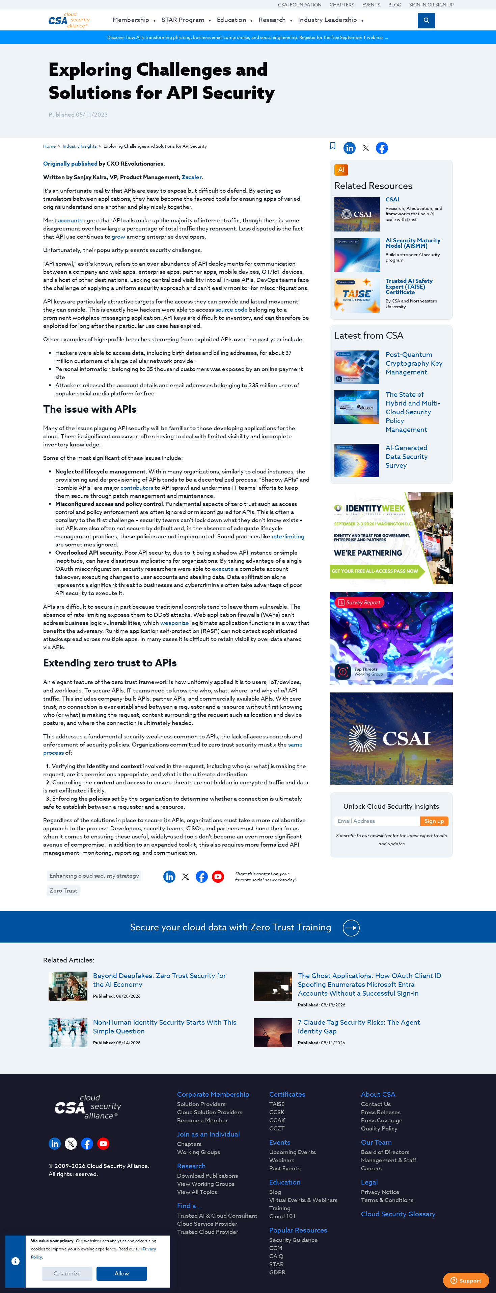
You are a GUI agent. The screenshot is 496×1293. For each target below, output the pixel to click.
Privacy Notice (380, 1192)
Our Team (376, 1142)
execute (223, 569)
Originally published (70, 164)
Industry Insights (80, 146)
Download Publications (207, 1176)
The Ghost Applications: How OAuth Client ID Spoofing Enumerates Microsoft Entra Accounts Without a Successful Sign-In (369, 984)
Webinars (281, 1160)
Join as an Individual (208, 1134)
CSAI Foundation (300, 4)
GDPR (277, 1273)
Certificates (287, 1094)
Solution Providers (201, 1104)
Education (285, 1182)
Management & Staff (388, 1160)
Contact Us (376, 1104)
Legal (369, 1182)
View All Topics (197, 1192)
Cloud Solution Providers (209, 1112)
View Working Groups (206, 1184)
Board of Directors (385, 1152)
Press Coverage (382, 1121)
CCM (275, 1248)
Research (191, 1166)
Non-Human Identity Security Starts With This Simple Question (165, 1027)
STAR (276, 1265)
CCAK (277, 1121)
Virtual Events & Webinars (303, 1200)
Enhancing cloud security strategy (94, 876)
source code (231, 310)
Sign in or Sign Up (431, 4)
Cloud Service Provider (207, 1224)
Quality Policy (379, 1129)
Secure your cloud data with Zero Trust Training (230, 927)
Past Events (284, 1169)
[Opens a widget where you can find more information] (466, 1281)
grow (118, 237)
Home (49, 146)
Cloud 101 (282, 1217)
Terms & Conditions (387, 1200)
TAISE (276, 1104)
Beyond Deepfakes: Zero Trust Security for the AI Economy (159, 980)
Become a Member (202, 1121)
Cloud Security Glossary (398, 1214)
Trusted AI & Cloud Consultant (217, 1216)
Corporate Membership (213, 1094)
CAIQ (276, 1256)
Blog (394, 4)
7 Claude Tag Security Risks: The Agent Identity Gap (359, 1027)
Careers (371, 1169)
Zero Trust (63, 890)
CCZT (277, 1129)
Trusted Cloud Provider (207, 1232)
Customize (67, 1274)
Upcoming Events (292, 1152)
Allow (122, 1274)
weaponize (174, 623)
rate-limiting (288, 536)
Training (280, 1208)
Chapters (342, 4)
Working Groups (198, 1152)
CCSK (276, 1112)
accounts (70, 220)
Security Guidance (293, 1240)
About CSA (378, 1094)
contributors (136, 488)
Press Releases (381, 1112)
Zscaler (191, 177)
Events (371, 4)
